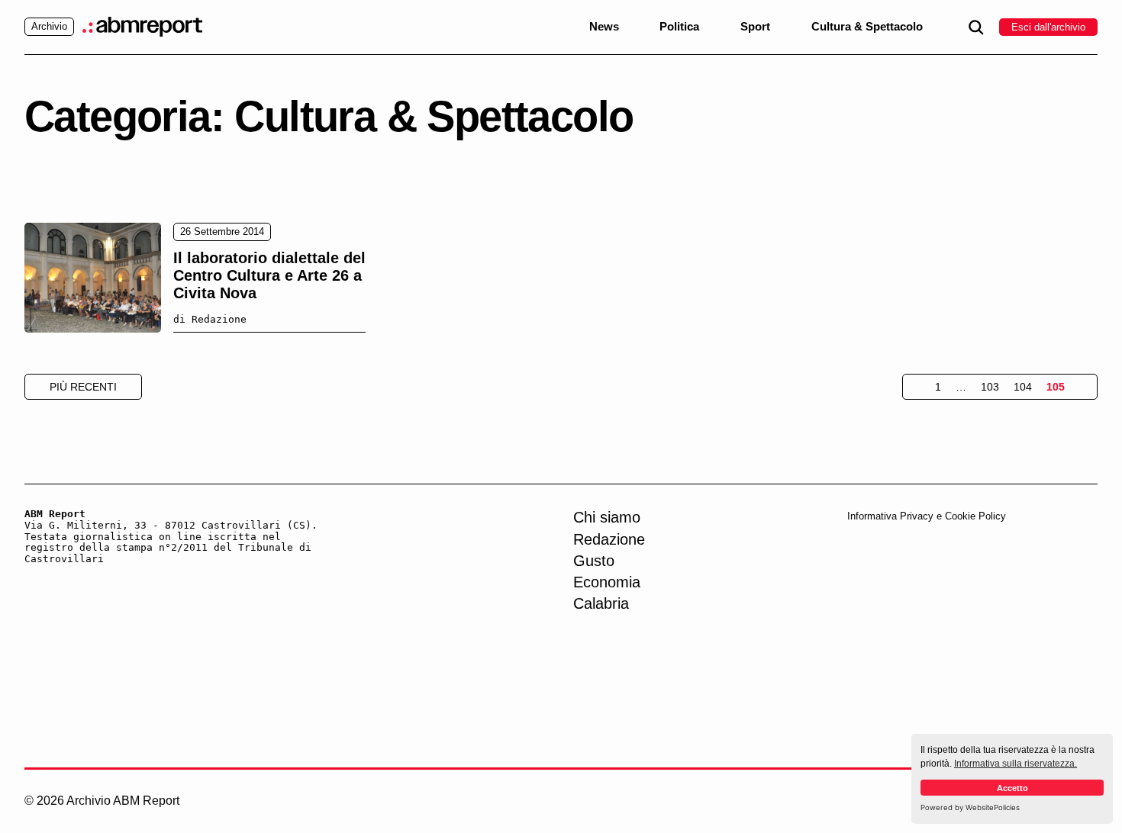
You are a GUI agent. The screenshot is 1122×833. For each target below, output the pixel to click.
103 (990, 387)
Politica (679, 27)
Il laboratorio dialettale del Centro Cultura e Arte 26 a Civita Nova (269, 275)
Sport (755, 27)
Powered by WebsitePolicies (970, 807)
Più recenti (83, 387)
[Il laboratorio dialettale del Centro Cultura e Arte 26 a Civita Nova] (92, 278)
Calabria (601, 603)
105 (1055, 387)
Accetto (1012, 788)
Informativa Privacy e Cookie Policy (926, 516)
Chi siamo (606, 517)
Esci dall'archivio (1048, 27)
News (604, 27)
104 (1023, 387)
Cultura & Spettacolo (867, 27)
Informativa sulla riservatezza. (1015, 763)
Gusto (593, 560)
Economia (606, 582)
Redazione (609, 539)
